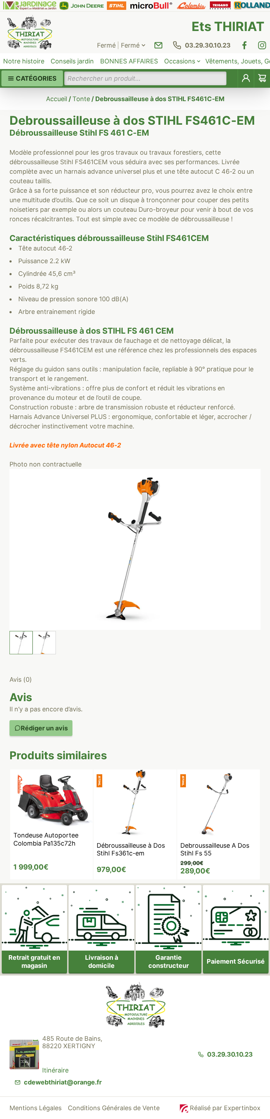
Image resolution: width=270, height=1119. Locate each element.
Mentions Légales (35, 1108)
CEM (200, 238)
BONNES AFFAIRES (129, 61)
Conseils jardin (72, 61)
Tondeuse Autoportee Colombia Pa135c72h (45, 839)
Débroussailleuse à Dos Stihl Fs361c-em (131, 849)
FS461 (178, 238)
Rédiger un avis (44, 728)
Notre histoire (23, 61)
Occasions (179, 61)
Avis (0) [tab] (20, 679)
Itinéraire (55, 1070)
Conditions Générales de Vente (114, 1108)
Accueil (56, 99)
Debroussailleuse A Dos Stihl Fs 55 (214, 849)
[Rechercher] (232, 78)
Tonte (81, 99)
